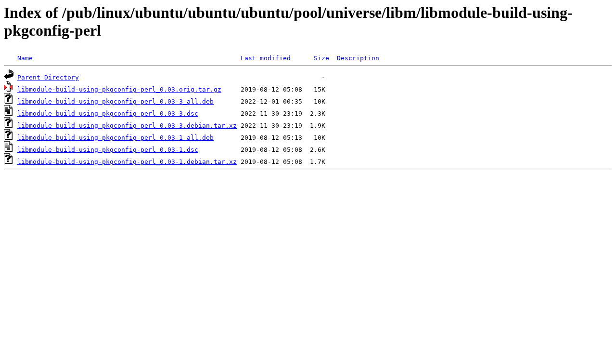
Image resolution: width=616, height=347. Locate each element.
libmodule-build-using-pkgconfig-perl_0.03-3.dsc (107, 113)
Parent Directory (48, 77)
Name (25, 58)
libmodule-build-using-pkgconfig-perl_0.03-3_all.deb (115, 101)
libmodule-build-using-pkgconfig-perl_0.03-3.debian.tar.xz (127, 125)
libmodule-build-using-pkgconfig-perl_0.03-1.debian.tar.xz (127, 161)
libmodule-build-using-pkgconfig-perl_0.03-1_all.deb (115, 137)
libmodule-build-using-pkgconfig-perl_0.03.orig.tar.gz (119, 89)
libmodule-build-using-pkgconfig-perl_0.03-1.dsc (107, 149)
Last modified (266, 58)
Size (321, 58)
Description (358, 58)
